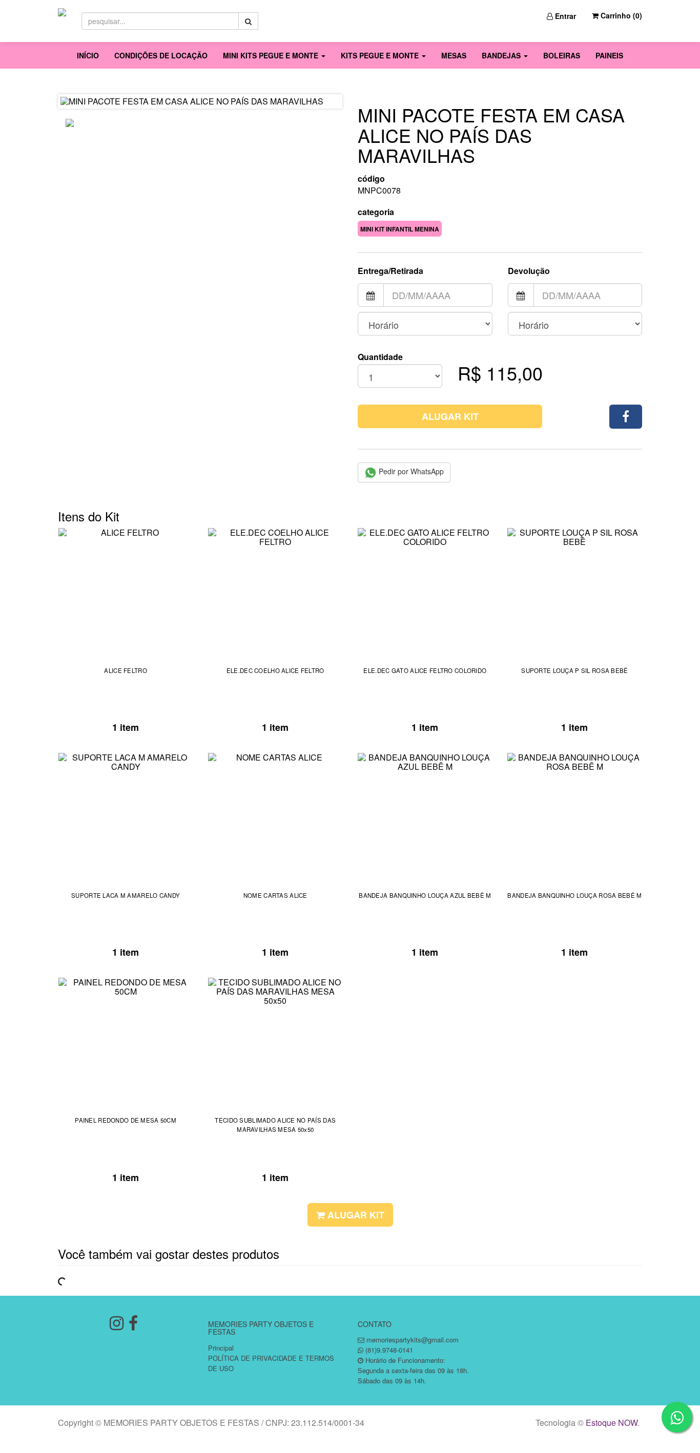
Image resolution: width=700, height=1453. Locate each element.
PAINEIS (609, 55)
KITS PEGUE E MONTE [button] (381, 55)
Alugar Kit (450, 416)
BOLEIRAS (561, 55)
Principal (221, 1348)
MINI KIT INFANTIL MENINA (399, 229)
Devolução (529, 271)
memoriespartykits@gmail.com (412, 1339)
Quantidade (380, 357)
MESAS (453, 55)
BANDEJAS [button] (502, 55)
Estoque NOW (611, 1422)
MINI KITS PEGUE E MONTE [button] (271, 55)
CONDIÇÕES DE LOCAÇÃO (161, 55)
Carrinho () (620, 15)
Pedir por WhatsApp (410, 471)
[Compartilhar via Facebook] (625, 417)
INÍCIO (88, 55)
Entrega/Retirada (390, 271)
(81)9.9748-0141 (389, 1350)
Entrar (564, 16)
